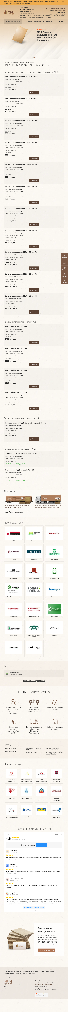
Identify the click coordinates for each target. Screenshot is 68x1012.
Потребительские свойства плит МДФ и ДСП (54, 753)
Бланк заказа (14, 672)
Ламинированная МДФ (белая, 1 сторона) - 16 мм (25, 423)
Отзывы (19, 974)
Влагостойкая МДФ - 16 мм (16, 370)
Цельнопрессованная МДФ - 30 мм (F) (21, 274)
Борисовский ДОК (13, 578)
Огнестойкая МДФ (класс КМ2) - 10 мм (21, 453)
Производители (38, 21)
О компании (9, 971)
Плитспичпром (54, 559)
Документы (50, 971)
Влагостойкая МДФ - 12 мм (16, 348)
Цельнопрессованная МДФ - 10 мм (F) (21, 120)
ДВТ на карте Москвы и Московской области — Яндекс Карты (34, 910)
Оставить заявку (46, 950)
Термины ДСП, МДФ (31, 752)
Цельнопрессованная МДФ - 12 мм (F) (21, 142)
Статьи (25, 974)
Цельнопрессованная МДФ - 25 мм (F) (21, 252)
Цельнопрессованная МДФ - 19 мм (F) (21, 208)
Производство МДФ (10, 748)
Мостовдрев (54, 616)
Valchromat (34, 655)
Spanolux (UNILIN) (34, 578)
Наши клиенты (10, 974)
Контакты (49, 21)
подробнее (31, 13)
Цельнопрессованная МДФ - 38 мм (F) (21, 296)
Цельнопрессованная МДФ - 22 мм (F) (21, 230)
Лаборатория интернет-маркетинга (7, 986)
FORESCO (13, 655)
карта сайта (8, 978)
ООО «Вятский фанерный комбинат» (13, 597)
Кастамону (13, 559)
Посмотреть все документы (34, 680)
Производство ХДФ (10, 751)
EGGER (13, 541)
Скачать (20, 674)
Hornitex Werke (13, 616)
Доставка (28, 21)
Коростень (34, 541)
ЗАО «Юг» (54, 635)
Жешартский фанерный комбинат (34, 636)
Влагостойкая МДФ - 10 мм (16, 326)
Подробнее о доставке (13, 512)
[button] (32, 58)
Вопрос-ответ (40, 971)
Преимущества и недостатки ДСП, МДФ (34, 749)
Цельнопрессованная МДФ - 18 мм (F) (21, 186)
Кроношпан (54, 597)
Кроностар (54, 541)
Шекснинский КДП (54, 578)
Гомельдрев (34, 559)
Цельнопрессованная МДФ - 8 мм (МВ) (21, 99)
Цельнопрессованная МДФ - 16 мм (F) (21, 164)
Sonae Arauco (34, 597)
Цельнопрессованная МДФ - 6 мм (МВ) (21, 77)
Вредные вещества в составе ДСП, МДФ (52, 749)
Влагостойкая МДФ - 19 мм (16, 392)
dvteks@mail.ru (60, 10)
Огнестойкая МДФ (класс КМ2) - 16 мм (21, 470)
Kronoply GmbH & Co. (34, 616)
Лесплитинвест (13, 635)
